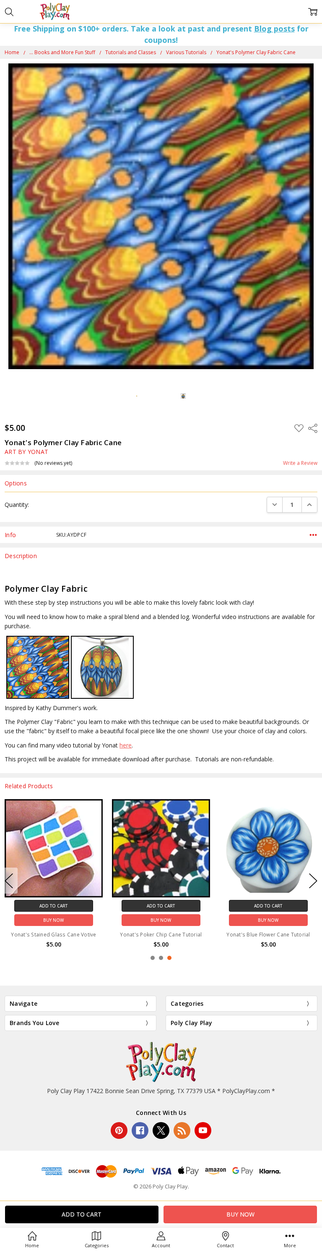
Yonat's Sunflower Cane (268, 934)
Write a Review (300, 463)
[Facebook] (140, 1130)
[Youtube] (203, 1130)
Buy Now (53, 920)
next (313, 881)
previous (9, 881)
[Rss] (182, 1130)
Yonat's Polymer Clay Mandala (160, 934)
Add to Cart (53, 906)
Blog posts (274, 29)
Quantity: (17, 505)
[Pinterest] (119, 1130)
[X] (161, 1130)
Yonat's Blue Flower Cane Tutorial (53, 934)
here (125, 745)
